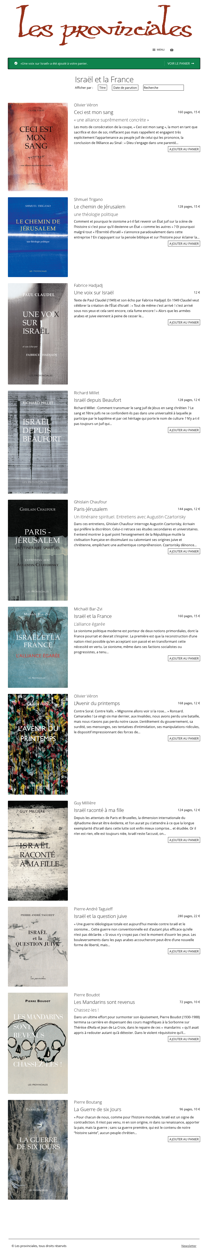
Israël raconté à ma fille (99, 810)
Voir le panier (179, 63)
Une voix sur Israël (94, 292)
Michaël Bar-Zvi (88, 609)
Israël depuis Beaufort (97, 400)
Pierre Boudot (87, 995)
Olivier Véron (86, 105)
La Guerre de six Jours (97, 1109)
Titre (102, 88)
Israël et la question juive (100, 916)
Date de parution (125, 88)
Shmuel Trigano (88, 199)
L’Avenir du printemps (97, 703)
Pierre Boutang (88, 1102)
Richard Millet (86, 392)
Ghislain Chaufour (90, 502)
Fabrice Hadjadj (88, 285)
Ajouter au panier (184, 149)
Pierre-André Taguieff (93, 909)
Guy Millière (85, 803)
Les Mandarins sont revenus (104, 1002)
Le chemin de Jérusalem (99, 206)
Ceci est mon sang (93, 112)
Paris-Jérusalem (90, 509)
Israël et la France (93, 616)
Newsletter (188, 1246)
